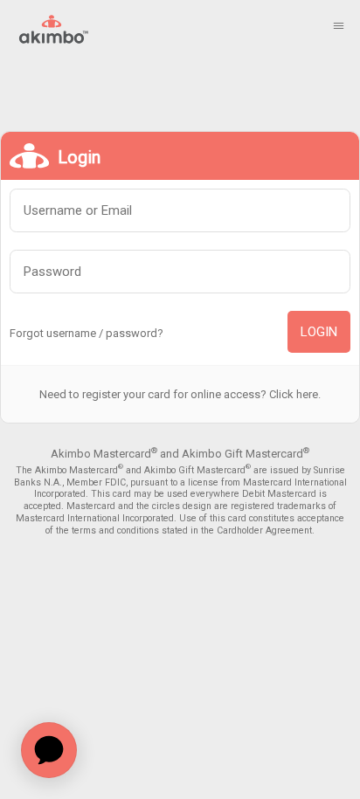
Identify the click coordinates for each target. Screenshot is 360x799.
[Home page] (51, 28)
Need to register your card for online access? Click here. (180, 394)
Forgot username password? (86, 333)
